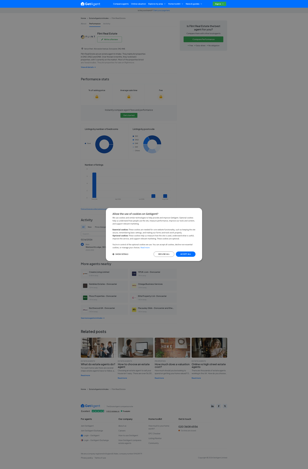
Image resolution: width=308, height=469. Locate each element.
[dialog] (154, 234)
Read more (145, 247)
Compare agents (121, 4)
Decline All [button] (164, 254)
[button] (120, 254)
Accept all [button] (185, 254)
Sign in (218, 4)
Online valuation (138, 4)
